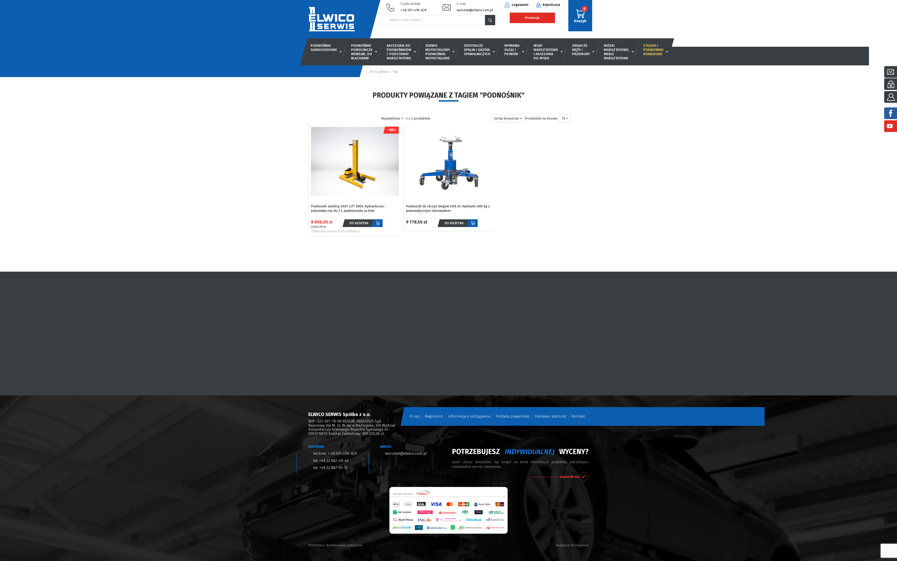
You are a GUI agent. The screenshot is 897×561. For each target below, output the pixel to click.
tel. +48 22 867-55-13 (330, 467)
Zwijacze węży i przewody (581, 49)
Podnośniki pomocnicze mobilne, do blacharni (362, 51)
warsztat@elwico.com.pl (475, 10)
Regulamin (434, 416)
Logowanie (519, 5)
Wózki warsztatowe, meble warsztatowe (616, 51)
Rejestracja (551, 5)
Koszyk (580, 15)
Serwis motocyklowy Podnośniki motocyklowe (437, 51)
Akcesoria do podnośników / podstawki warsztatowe (399, 51)
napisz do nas (570, 477)
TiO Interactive (579, 545)
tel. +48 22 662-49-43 (331, 460)
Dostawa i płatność (551, 416)
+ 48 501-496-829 (413, 10)
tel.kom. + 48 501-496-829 (335, 453)
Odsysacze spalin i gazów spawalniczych (477, 49)
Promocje (532, 18)
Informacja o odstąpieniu (469, 416)
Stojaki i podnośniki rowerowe (653, 49)
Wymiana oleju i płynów (512, 49)
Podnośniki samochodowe (324, 47)
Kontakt (578, 416)
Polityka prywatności (513, 416)
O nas (415, 416)
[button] (565, 119)
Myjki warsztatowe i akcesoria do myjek (546, 51)
